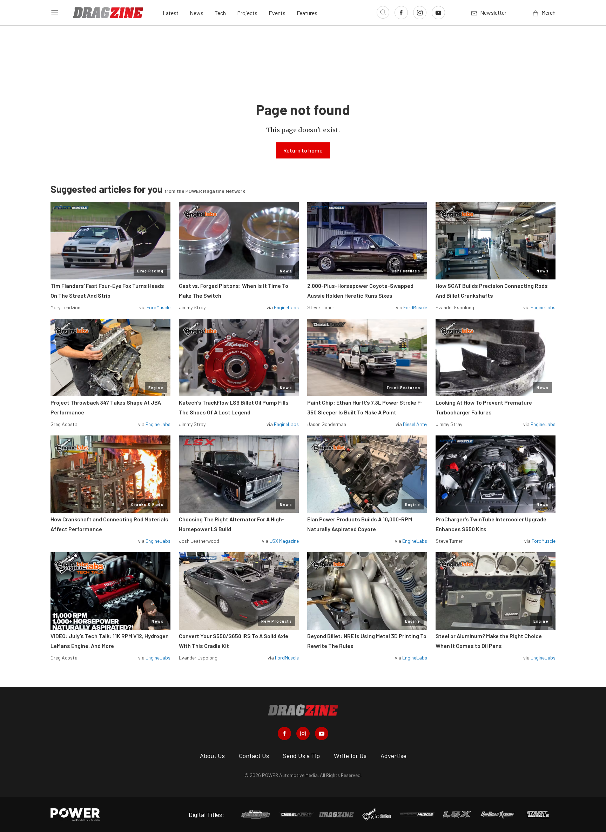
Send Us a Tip (301, 755)
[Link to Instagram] (419, 12)
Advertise (393, 755)
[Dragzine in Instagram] (303, 733)
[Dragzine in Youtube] (321, 733)
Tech (220, 12)
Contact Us (254, 755)
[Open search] (383, 12)
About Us (212, 755)
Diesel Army (415, 424)
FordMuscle (158, 307)
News (196, 12)
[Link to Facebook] (401, 12)
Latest (171, 12)
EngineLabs (286, 307)
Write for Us (350, 755)
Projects (247, 12)
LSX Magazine (284, 541)
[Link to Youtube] (438, 12)
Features (307, 12)
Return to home (303, 150)
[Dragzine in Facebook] (284, 733)
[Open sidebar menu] (54, 12)
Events (277, 12)
